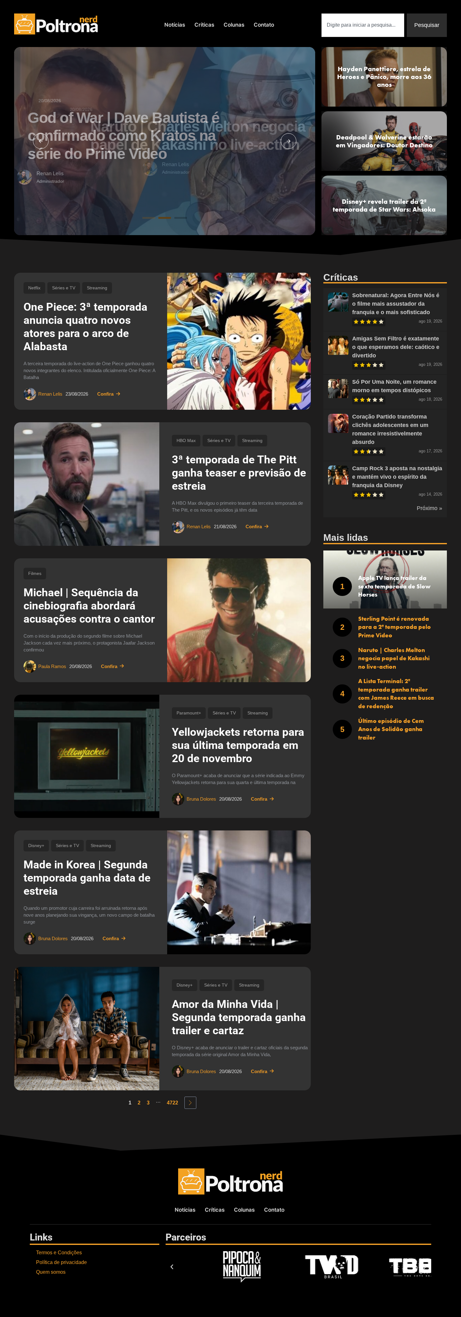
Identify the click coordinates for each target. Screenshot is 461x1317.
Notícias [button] (174, 25)
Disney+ (36, 845)
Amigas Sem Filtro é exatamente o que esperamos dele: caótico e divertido (395, 347)
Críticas (204, 25)
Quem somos (51, 1272)
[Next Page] (190, 1103)
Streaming (97, 287)
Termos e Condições (59, 1252)
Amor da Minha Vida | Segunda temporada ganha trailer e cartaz (239, 1017)
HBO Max (186, 440)
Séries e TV (63, 287)
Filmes (34, 573)
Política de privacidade (61, 1262)
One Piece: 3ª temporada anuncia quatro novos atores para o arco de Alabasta (85, 327)
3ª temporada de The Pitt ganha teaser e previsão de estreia (239, 473)
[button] (41, 141)
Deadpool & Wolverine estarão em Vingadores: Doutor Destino (384, 141)
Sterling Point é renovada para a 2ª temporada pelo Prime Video (394, 627)
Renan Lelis (88, 164)
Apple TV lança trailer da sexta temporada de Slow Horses (394, 586)
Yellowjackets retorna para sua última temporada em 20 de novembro (238, 745)
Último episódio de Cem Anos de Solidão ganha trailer (391, 729)
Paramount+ (189, 712)
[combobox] (362, 25)
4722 (172, 1102)
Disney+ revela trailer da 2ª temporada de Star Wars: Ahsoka (384, 205)
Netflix (34, 287)
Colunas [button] (234, 25)
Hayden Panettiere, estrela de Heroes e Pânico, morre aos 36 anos (384, 77)
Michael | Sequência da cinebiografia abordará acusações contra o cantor (89, 605)
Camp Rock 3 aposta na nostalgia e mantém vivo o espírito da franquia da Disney (397, 476)
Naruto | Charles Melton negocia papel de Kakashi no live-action (394, 658)
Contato (264, 25)
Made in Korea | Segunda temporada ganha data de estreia (87, 878)
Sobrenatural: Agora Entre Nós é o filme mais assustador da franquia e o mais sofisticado (395, 303)
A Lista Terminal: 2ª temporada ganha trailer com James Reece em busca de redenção (396, 693)
